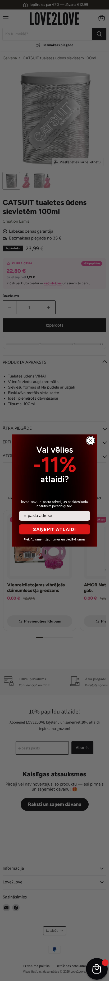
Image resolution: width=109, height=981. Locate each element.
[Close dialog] (91, 440)
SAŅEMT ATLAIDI (54, 529)
